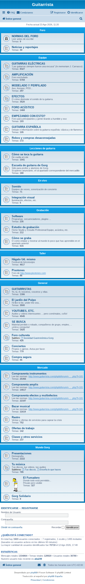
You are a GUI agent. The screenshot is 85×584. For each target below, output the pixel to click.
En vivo (42, 180)
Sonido (16, 186)
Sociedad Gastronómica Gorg (38, 338)
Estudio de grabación (25, 227)
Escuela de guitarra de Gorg (30, 165)
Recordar (57, 527)
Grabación (43, 210)
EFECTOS (18, 96)
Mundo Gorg (42, 447)
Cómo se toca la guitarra (27, 154)
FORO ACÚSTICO (23, 107)
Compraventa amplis (25, 384)
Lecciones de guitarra (42, 148)
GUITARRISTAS (21, 289)
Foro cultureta (21, 335)
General (42, 283)
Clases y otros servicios (27, 436)
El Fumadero (31, 477)
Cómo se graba (21, 238)
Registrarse (30, 508)
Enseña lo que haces (50, 469)
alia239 (38, 559)
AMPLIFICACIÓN (22, 74)
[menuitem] (11, 12)
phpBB (34, 572)
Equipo (43, 57)
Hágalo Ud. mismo (23, 259)
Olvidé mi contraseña (11, 527)
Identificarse (9, 508)
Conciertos (19, 346)
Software (17, 216)
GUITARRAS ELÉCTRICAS (28, 63)
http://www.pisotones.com (33, 273)
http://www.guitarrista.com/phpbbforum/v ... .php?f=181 (55, 376)
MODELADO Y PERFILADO (29, 85)
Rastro (16, 417)
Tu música (18, 464)
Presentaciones (21, 453)
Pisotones (18, 270)
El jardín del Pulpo (24, 299)
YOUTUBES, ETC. (23, 310)
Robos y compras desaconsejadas (33, 137)
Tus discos (30, 469)
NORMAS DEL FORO (25, 36)
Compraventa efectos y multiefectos (34, 395)
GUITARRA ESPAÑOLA (26, 126)
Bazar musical (21, 406)
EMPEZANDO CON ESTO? (28, 116)
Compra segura (21, 357)
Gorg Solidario (21, 496)
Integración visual (23, 197)
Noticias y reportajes (25, 47)
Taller (42, 253)
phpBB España (55, 576)
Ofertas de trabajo (23, 428)
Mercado (42, 367)
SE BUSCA (19, 321)
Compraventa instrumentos (29, 373)
